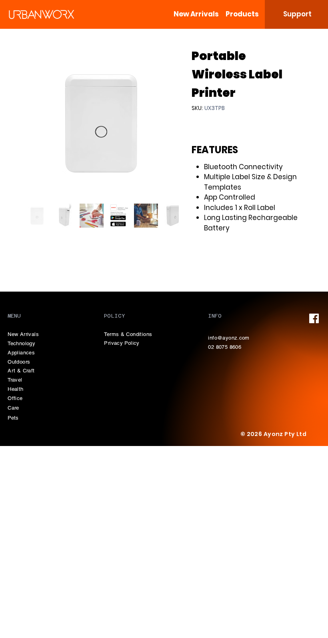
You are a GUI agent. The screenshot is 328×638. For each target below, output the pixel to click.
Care (13, 408)
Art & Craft (21, 371)
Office (15, 398)
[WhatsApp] (196, 262)
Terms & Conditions (128, 334)
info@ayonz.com (228, 338)
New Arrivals (23, 334)
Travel (15, 380)
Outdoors (19, 362)
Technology (21, 343)
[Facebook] (205, 262)
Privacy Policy (121, 343)
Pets (13, 418)
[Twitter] (216, 262)
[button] (242, 14)
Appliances (21, 353)
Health (15, 389)
